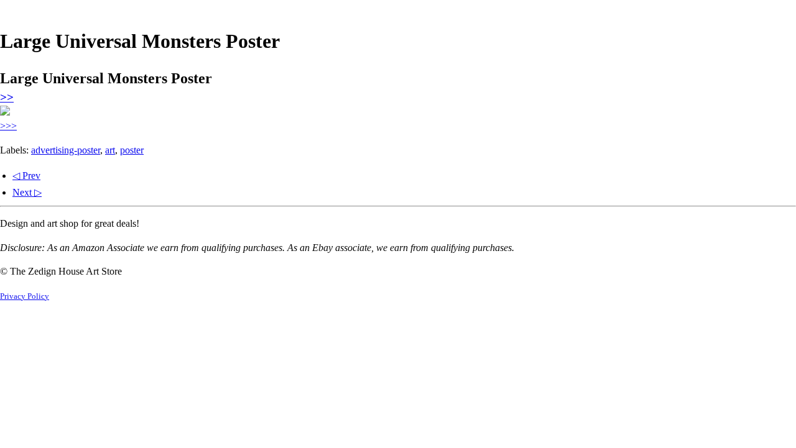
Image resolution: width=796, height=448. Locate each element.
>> (7, 97)
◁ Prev (26, 175)
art (110, 150)
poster (132, 150)
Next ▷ (27, 192)
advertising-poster (65, 150)
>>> (8, 126)
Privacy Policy (24, 296)
